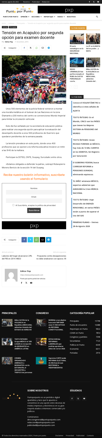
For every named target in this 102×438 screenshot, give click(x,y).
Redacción (46, 2)
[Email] (42, 47)
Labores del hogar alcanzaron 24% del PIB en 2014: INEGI (17, 257)
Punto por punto (10, 17)
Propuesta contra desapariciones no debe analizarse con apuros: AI (51, 257)
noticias (11, 23)
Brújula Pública (76, 43)
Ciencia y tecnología (74, 65)
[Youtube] (98, 2)
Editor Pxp (9, 42)
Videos (60, 17)
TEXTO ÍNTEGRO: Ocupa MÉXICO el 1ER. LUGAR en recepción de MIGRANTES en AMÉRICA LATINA (23, 344)
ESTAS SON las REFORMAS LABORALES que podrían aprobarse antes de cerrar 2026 (56, 344)
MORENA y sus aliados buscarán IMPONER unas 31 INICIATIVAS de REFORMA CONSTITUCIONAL (57, 325)
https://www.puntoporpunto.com (31, 275)
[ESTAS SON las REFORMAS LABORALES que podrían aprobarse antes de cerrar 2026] (41, 341)
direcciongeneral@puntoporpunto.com (43, 419)
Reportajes (48, 17)
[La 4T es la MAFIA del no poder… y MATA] (93, 38)
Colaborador (91, 43)
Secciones (35, 17)
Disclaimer (59, 435)
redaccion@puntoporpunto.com (41, 422)
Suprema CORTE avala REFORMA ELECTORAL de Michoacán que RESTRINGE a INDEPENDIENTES (57, 363)
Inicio (4, 23)
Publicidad (36, 2)
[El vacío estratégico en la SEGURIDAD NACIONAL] (77, 38)
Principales (21, 23)
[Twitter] (94, 2)
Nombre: (34, 188)
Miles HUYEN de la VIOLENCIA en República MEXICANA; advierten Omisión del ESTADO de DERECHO (23, 325)
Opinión (24, 17)
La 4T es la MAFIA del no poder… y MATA (93, 48)
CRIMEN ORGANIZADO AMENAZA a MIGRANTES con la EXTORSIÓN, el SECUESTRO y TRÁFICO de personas (23, 365)
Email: (34, 197)
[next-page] (75, 87)
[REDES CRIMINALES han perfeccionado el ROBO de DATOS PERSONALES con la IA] (77, 62)
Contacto (90, 435)
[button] (97, 17)
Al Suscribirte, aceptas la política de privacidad (35, 205)
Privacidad (70, 435)
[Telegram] (48, 47)
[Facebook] (89, 2)
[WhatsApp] (36, 47)
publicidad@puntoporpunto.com (41, 425)
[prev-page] (71, 87)
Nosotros (26, 2)
